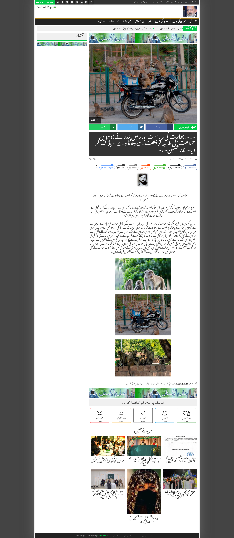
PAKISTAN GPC (46, 2)
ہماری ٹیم (136, 2)
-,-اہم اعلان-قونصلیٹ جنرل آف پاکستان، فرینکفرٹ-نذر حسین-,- (176, 28)
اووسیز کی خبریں (175, 2)
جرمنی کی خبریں (185, 2)
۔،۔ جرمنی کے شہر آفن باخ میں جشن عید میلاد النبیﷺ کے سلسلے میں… (180, 494)
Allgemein (181, 384)
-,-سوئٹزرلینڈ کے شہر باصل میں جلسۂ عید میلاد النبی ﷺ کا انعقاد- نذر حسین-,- (132, 28)
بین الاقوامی (160, 2)
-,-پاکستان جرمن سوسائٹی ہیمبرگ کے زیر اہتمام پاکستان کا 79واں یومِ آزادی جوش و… (108, 494)
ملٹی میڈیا (152, 2)
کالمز (167, 2)
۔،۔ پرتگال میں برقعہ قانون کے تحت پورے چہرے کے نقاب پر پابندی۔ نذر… (144, 519)
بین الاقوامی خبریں (145, 384)
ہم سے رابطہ (144, 2)
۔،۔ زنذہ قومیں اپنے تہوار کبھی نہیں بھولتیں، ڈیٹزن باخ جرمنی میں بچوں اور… (108, 461)
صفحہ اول (194, 2)
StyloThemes (102, 536)
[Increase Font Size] (94, 159)
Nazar (192, 158)
